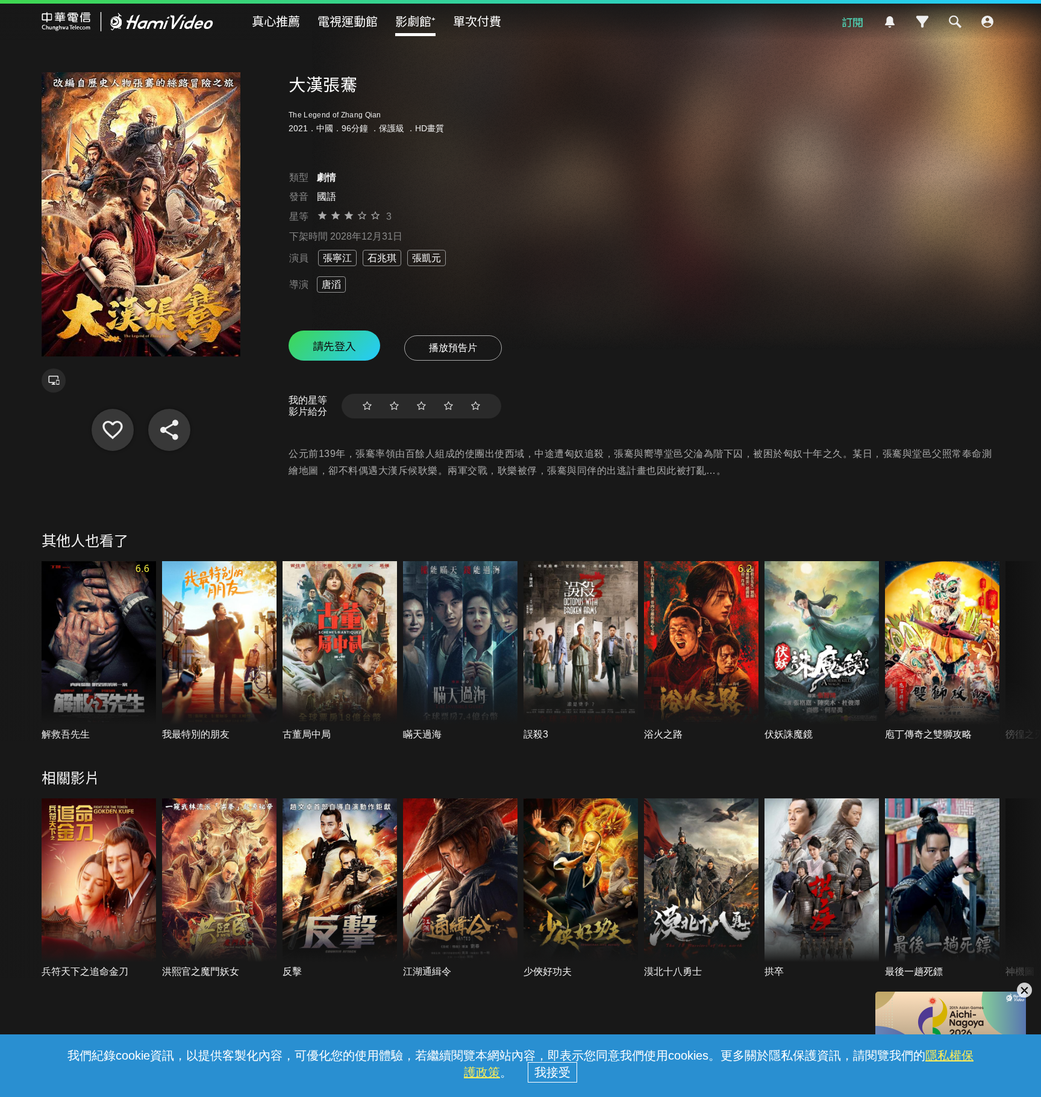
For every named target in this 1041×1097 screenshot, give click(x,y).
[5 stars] (475, 406)
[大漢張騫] (113, 430)
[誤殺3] (581, 651)
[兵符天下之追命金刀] (99, 888)
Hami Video (127, 22)
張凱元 (426, 258)
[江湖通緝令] (460, 888)
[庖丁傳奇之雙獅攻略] (942, 651)
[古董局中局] (340, 651)
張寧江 (337, 258)
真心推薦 (276, 21)
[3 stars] (421, 406)
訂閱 (852, 22)
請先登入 (334, 345)
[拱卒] (821, 888)
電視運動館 (347, 21)
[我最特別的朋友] (219, 651)
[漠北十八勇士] (701, 888)
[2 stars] (394, 406)
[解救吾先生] (99, 651)
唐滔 (331, 284)
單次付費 (477, 21)
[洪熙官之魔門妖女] (219, 888)
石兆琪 (381, 258)
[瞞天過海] (460, 651)
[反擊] (340, 888)
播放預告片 (453, 348)
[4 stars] (448, 406)
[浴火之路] (701, 651)
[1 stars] (367, 406)
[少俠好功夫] (581, 888)
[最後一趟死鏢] (942, 888)
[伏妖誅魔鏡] (821, 651)
